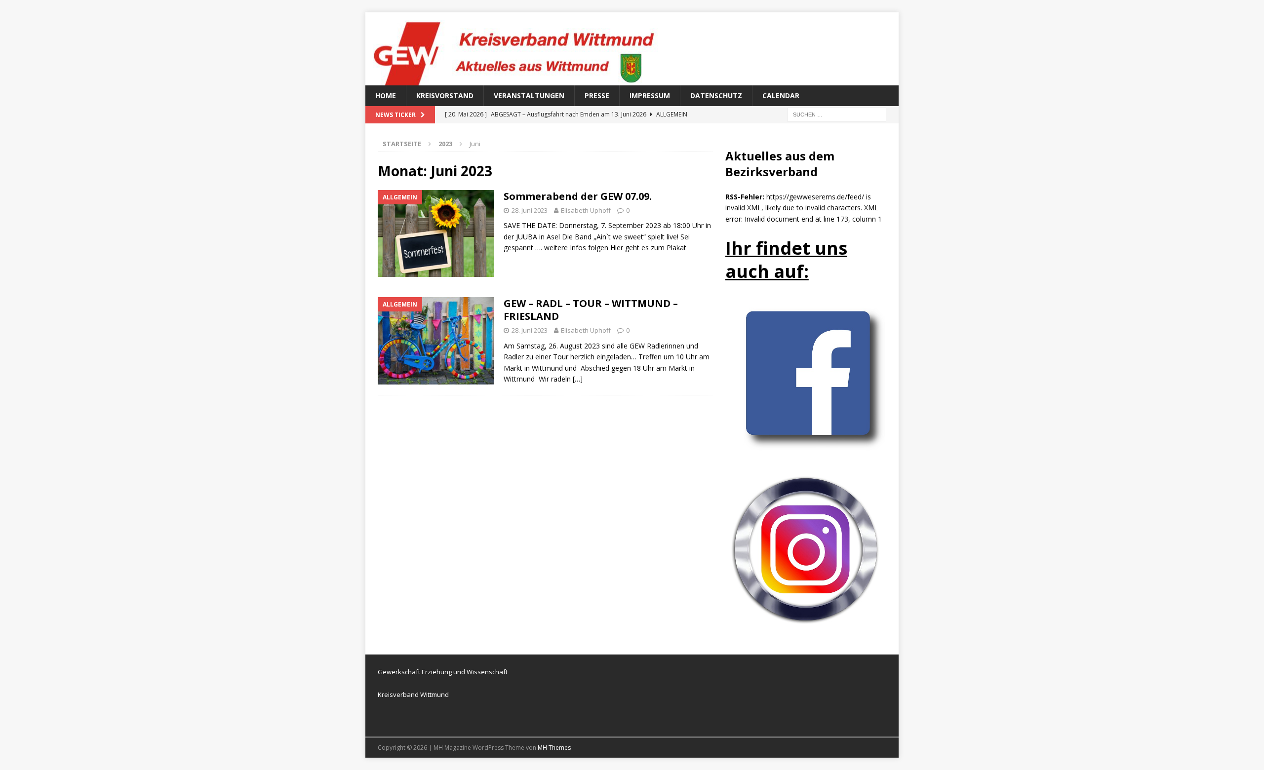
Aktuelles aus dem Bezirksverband (779, 163)
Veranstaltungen (529, 95)
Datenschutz (716, 95)
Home (385, 95)
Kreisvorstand (445, 95)
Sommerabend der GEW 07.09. (578, 196)
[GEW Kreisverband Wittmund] (523, 79)
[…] (578, 379)
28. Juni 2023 (530, 210)
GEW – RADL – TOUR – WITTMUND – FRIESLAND (591, 310)
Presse (597, 95)
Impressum (650, 95)
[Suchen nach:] (837, 114)
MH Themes (554, 747)
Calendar (780, 95)
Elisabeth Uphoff (586, 210)
